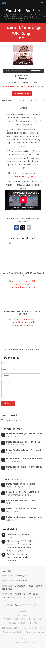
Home (24, 37)
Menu (4, 2)
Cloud (17, 618)
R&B (29, 622)
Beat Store (22, 615)
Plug (39, 618)
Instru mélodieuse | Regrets (20, 484)
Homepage (20, 575)
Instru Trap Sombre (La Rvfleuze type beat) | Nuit (24, 467)
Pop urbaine (13, 622)
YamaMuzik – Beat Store (23, 11)
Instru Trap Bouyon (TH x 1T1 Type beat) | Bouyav (24, 442)
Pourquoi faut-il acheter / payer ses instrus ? (23, 633)
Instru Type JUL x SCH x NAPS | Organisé (24, 492)
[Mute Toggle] (29, 71)
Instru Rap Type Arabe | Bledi (21, 508)
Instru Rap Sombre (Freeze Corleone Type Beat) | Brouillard (24, 517)
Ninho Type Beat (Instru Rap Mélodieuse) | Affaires (24, 433)
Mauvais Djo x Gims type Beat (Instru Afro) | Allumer (24, 458)
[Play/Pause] (4, 71)
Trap (35, 622)
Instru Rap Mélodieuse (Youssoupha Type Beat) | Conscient (24, 450)
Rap (23, 622)
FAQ (23, 638)
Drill (23, 618)
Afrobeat (8, 618)
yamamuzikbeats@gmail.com (23, 176)
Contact (18, 605)
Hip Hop (31, 618)
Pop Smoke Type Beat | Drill (20, 500)
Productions (21, 580)
